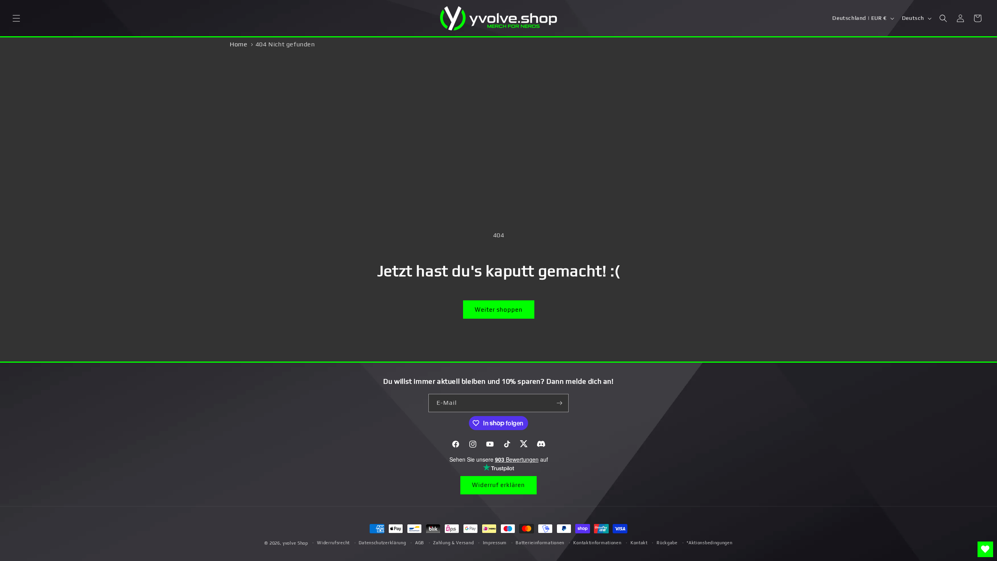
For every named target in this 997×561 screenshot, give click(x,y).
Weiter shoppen (499, 309)
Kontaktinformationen (597, 542)
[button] (16, 18)
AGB (419, 542)
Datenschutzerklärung (382, 542)
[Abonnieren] (559, 403)
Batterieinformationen (540, 542)
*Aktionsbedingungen (709, 542)
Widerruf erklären (498, 485)
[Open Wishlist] (985, 549)
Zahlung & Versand (453, 542)
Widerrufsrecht (333, 542)
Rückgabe (667, 542)
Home (238, 44)
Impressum (495, 542)
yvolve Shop (295, 543)
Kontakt (639, 542)
